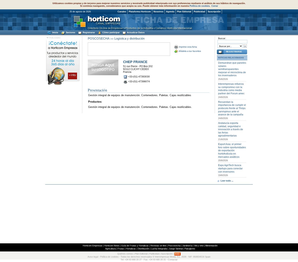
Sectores (70, 32)
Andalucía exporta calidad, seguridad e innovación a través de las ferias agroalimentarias (230, 129)
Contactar (173, 259)
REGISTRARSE (234, 51)
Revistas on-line (158, 245)
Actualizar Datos (135, 32)
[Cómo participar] (63, 85)
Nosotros (158, 11)
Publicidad (199, 11)
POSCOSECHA (98, 38)
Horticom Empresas (92, 245)
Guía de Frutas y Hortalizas (135, 245)
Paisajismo (189, 248)
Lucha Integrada (159, 248)
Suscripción (214, 11)
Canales (122, 11)
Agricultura (110, 248)
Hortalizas (131, 248)
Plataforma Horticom (140, 11)
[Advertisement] (149, 214)
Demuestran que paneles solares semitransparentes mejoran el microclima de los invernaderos (232, 69)
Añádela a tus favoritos (190, 51)
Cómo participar (111, 32)
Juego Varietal (176, 248)
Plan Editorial (184, 11)
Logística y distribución (129, 38)
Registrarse (88, 32)
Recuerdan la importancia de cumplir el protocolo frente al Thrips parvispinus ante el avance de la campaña (232, 108)
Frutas (121, 248)
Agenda (170, 11)
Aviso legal (93, 257)
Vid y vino (199, 245)
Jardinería (187, 245)
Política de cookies (200, 6)
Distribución (143, 248)
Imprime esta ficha (188, 47)
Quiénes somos (125, 254)
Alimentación (211, 245)
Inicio (55, 32)
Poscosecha (174, 245)
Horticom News (111, 245)
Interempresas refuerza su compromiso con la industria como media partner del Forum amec (231, 89)
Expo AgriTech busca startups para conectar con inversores (230, 168)
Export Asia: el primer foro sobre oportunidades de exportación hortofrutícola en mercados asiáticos (232, 150)
